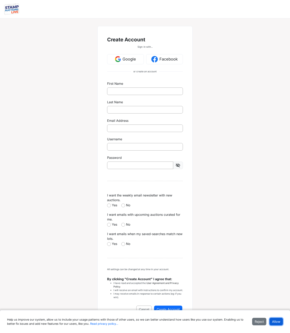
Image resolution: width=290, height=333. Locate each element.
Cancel (144, 309)
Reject (259, 322)
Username (114, 139)
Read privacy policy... (104, 323)
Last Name (115, 102)
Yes (114, 205)
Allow (276, 322)
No (128, 205)
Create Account (168, 309)
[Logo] (11, 9)
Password (114, 158)
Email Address (117, 121)
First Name (115, 84)
